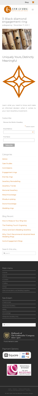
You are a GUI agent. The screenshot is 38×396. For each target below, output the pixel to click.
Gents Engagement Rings (12, 241)
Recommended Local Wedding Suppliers (16, 290)
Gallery (5, 283)
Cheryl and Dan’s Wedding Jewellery (16, 230)
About (5, 276)
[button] (32, 9)
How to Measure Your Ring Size (14, 221)
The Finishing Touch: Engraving (14, 225)
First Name (6, 137)
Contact (5, 279)
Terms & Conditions (24, 388)
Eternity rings (7, 177)
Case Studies (7, 163)
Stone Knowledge (9, 204)
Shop (5, 287)
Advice (4, 159)
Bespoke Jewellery (9, 306)
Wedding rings (8, 208)
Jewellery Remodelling (11, 181)
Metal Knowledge (9, 195)
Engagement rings (9, 172)
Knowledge (7, 313)
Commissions (7, 168)
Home (5, 272)
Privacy (15, 388)
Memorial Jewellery (10, 190)
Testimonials (7, 302)
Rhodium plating (8, 199)
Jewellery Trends (9, 186)
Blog (4, 309)
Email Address (18, 129)
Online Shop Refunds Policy (17, 390)
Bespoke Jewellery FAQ (10, 316)
